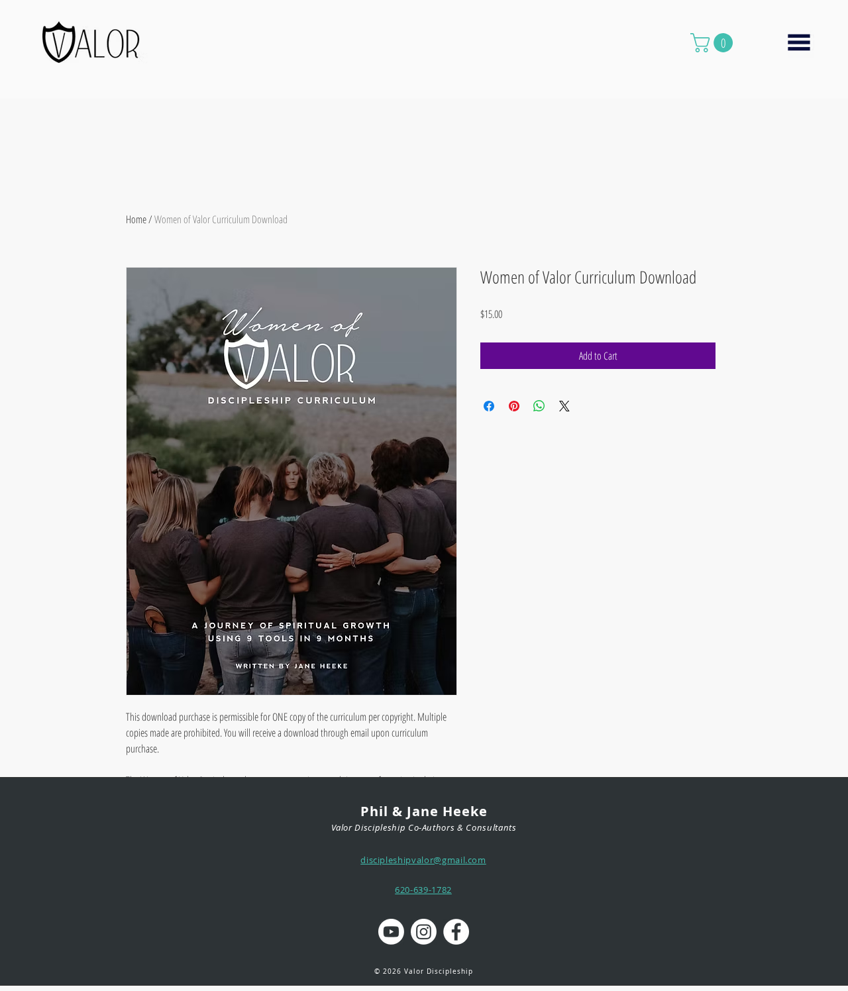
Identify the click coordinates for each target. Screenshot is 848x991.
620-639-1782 (423, 890)
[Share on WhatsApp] (539, 406)
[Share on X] (564, 406)
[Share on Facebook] (489, 406)
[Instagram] (424, 932)
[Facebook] (456, 932)
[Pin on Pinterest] (514, 406)
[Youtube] (391, 932)
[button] (713, 42)
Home (136, 219)
